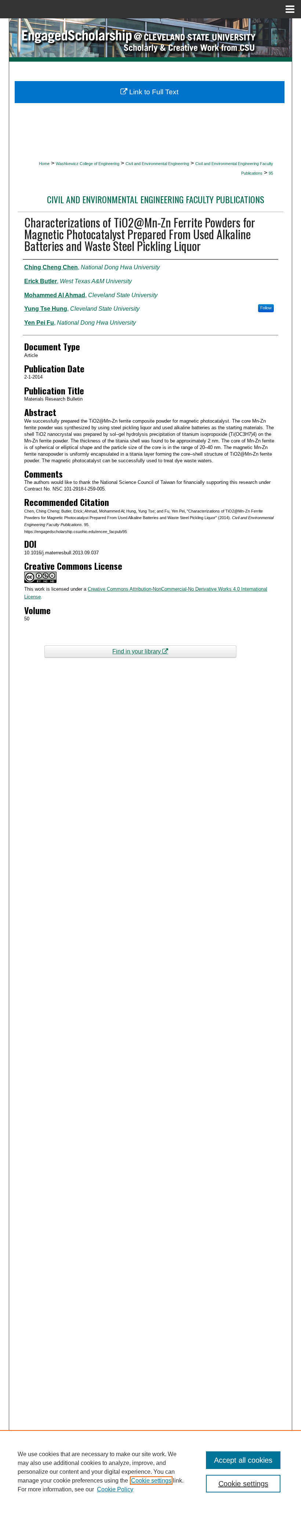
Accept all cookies (243, 1460)
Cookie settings (151, 1480)
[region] (150, 1471)
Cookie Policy (115, 1489)
